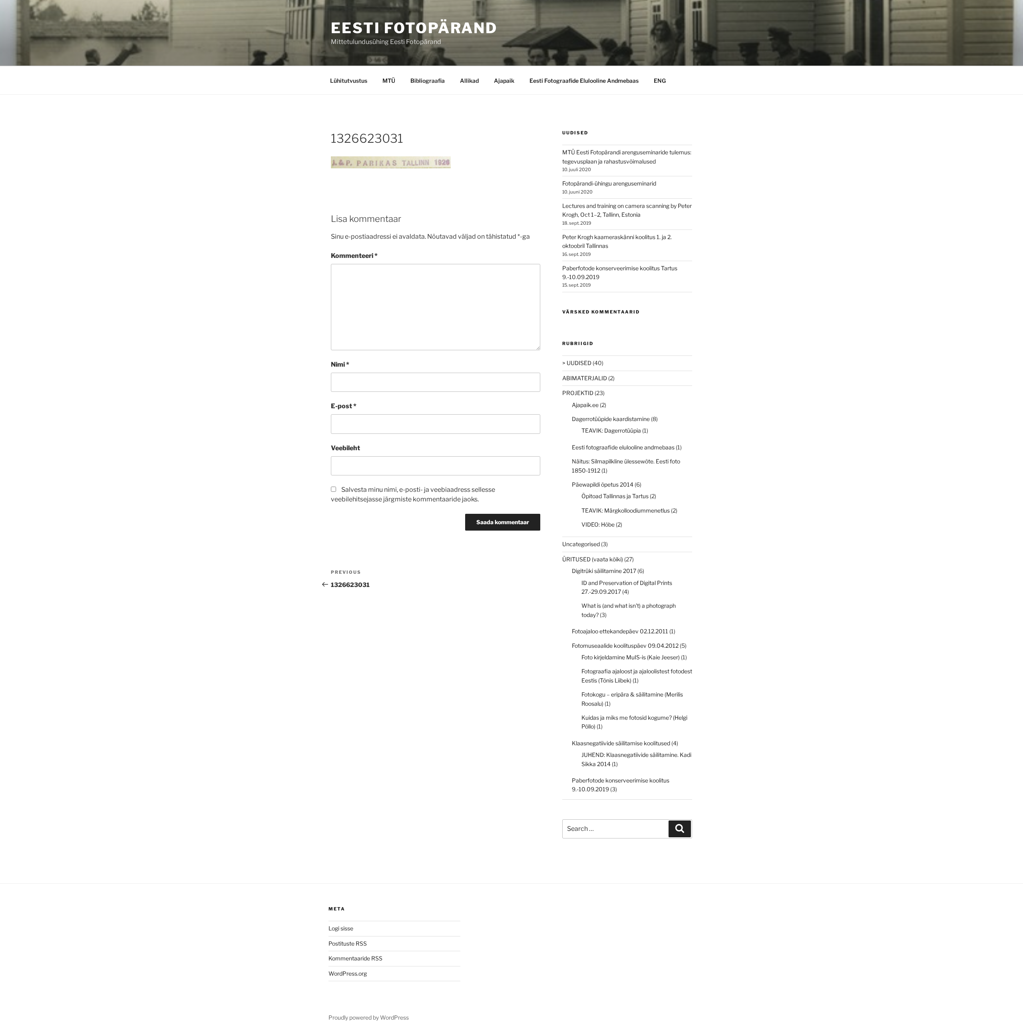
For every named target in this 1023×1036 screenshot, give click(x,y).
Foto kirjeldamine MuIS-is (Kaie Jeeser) (630, 657)
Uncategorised (581, 544)
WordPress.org (347, 973)
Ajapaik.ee (585, 404)
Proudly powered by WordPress (368, 1017)
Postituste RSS (347, 943)
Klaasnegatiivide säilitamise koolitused (621, 743)
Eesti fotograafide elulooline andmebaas (623, 447)
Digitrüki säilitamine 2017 (604, 570)
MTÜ (388, 80)
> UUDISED (576, 362)
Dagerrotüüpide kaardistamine (611, 418)
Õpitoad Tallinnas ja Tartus (615, 496)
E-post (343, 406)
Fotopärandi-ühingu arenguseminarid (609, 183)
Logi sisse (340, 928)
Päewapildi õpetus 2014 (602, 484)
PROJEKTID (577, 392)
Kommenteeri (354, 255)
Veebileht (345, 448)
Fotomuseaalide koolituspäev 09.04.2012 (625, 645)
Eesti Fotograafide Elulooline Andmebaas (584, 80)
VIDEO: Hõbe (598, 524)
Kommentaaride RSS (355, 958)
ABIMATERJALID (584, 378)
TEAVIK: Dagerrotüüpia (611, 430)
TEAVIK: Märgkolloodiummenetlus (625, 510)
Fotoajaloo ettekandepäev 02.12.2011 (620, 631)
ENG (660, 80)
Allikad (469, 80)
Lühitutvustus (348, 80)
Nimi (340, 364)
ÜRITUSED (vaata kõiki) (592, 559)
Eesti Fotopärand (414, 28)
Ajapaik (504, 80)
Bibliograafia (427, 80)
